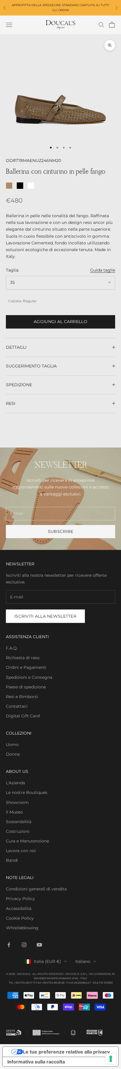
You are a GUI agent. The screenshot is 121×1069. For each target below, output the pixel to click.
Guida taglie (102, 270)
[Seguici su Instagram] (24, 945)
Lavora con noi (21, 850)
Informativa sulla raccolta (36, 1062)
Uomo (12, 744)
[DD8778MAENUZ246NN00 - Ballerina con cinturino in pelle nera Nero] (20, 185)
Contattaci (17, 706)
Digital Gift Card (23, 716)
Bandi (12, 860)
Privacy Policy (20, 898)
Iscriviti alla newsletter (45, 616)
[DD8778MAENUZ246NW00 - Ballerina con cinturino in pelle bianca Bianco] (31, 185)
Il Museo (14, 812)
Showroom (17, 802)
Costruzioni (17, 831)
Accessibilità (18, 908)
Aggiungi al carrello (60, 321)
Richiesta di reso (23, 657)
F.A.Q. (12, 648)
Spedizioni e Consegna (29, 677)
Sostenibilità (18, 821)
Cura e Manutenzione (27, 841)
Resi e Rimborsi (22, 696)
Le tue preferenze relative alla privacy (66, 1052)
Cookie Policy (20, 918)
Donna (13, 754)
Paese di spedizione (26, 687)
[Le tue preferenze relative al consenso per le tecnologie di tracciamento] (110, 1058)
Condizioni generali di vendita (36, 889)
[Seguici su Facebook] (9, 945)
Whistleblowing (22, 927)
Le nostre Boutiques (26, 792)
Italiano (82, 961)
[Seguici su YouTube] (39, 945)
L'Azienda (15, 782)
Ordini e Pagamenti (26, 667)
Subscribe (60, 531)
